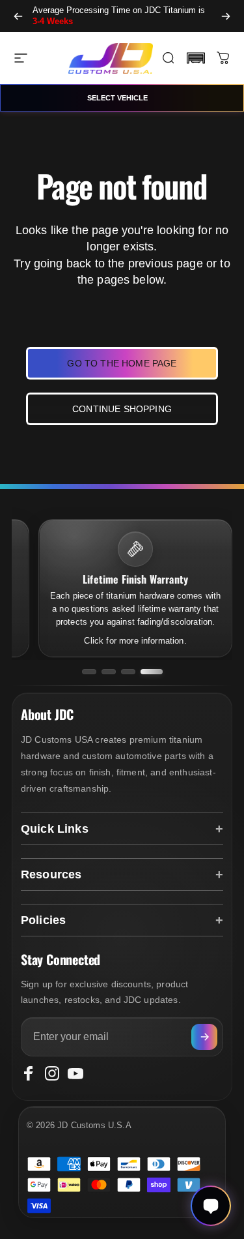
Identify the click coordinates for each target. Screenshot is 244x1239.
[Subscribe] (204, 1037)
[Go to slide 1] (89, 671)
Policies (43, 920)
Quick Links (54, 828)
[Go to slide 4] (152, 671)
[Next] (225, 16)
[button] (196, 58)
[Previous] (18, 16)
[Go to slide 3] (128, 671)
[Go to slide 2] (109, 671)
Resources (51, 874)
